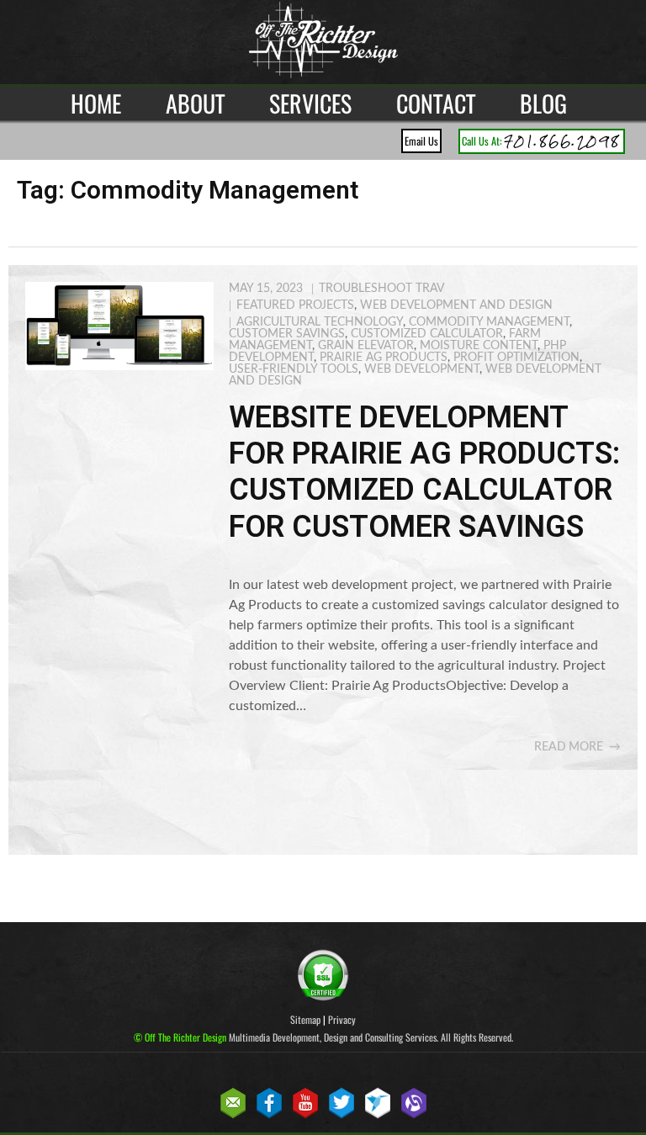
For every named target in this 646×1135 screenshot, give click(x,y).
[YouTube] (305, 1115)
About (195, 103)
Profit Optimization (516, 357)
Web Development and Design (456, 305)
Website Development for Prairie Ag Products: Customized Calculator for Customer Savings (424, 472)
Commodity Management (489, 322)
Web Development (421, 369)
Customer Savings (287, 334)
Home (96, 103)
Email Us (421, 141)
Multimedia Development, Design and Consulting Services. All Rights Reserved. (323, 1037)
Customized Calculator (427, 334)
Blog (543, 103)
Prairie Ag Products (383, 357)
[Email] (233, 1115)
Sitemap (305, 1019)
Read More (568, 747)
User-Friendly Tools (293, 369)
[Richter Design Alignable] (414, 1115)
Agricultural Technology (319, 322)
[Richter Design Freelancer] (377, 1115)
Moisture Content (478, 346)
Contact (435, 103)
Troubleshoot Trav (381, 288)
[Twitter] (341, 1115)
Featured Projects (295, 305)
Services (310, 103)
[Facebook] (269, 1115)
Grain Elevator (366, 346)
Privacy (342, 1019)
